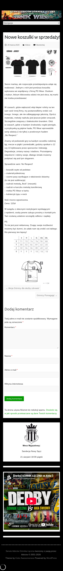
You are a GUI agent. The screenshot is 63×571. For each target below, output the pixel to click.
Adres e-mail (11, 370)
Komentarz (10, 327)
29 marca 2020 (13, 45)
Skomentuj (40, 45)
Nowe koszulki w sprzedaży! (32, 37)
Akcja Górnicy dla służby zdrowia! (22, 288)
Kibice (27, 45)
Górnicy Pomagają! (47, 295)
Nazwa (8, 356)
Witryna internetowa (14, 384)
